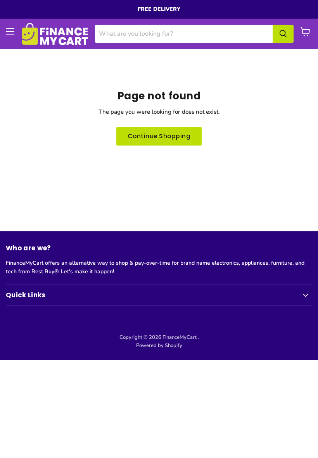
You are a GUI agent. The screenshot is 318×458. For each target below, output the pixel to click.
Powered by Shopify (159, 345)
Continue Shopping (159, 136)
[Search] (283, 34)
